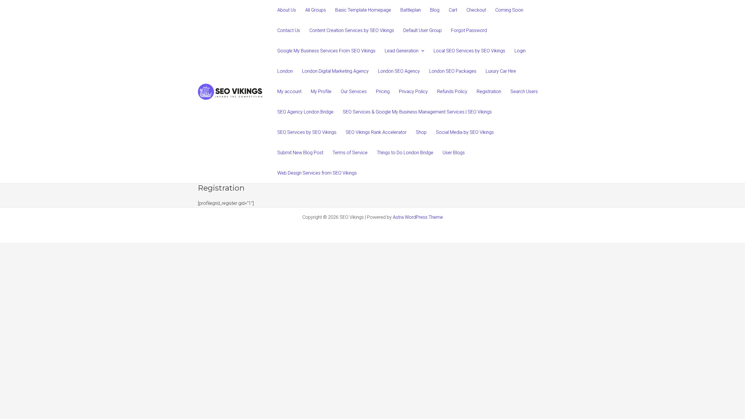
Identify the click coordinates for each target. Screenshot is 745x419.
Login (520, 51)
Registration (489, 91)
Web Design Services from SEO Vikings (317, 173)
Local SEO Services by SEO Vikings (469, 51)
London (285, 71)
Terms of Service (350, 152)
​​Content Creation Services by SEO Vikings (351, 30)
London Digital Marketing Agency (335, 71)
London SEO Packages (452, 71)
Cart (453, 10)
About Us (286, 10)
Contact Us (288, 30)
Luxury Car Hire (501, 71)
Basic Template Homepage (363, 10)
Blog (434, 10)
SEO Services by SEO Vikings (306, 132)
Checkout (476, 10)
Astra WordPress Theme (418, 217)
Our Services (354, 91)
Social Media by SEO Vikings (465, 132)
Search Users (524, 91)
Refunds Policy (452, 91)
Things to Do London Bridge (405, 152)
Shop (421, 132)
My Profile (321, 91)
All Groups (315, 10)
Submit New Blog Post (300, 152)
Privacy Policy (413, 91)
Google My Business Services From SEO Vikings (326, 51)
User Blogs (454, 152)
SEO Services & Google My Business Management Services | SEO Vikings (417, 112)
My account (289, 91)
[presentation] (421, 51)
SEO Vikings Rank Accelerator (376, 132)
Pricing (383, 91)
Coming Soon (509, 10)
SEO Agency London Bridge (305, 112)
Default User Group (422, 30)
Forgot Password (469, 30)
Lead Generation (401, 51)
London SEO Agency (399, 71)
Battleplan (410, 10)
